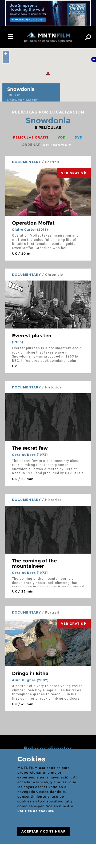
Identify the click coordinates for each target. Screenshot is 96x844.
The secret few (30, 448)
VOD (62, 137)
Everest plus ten (31, 336)
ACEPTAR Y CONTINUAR (43, 831)
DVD (78, 137)
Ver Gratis (72, 173)
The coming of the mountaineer (34, 563)
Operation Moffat (33, 223)
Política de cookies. (35, 811)
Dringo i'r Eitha (30, 673)
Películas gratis (31, 137)
